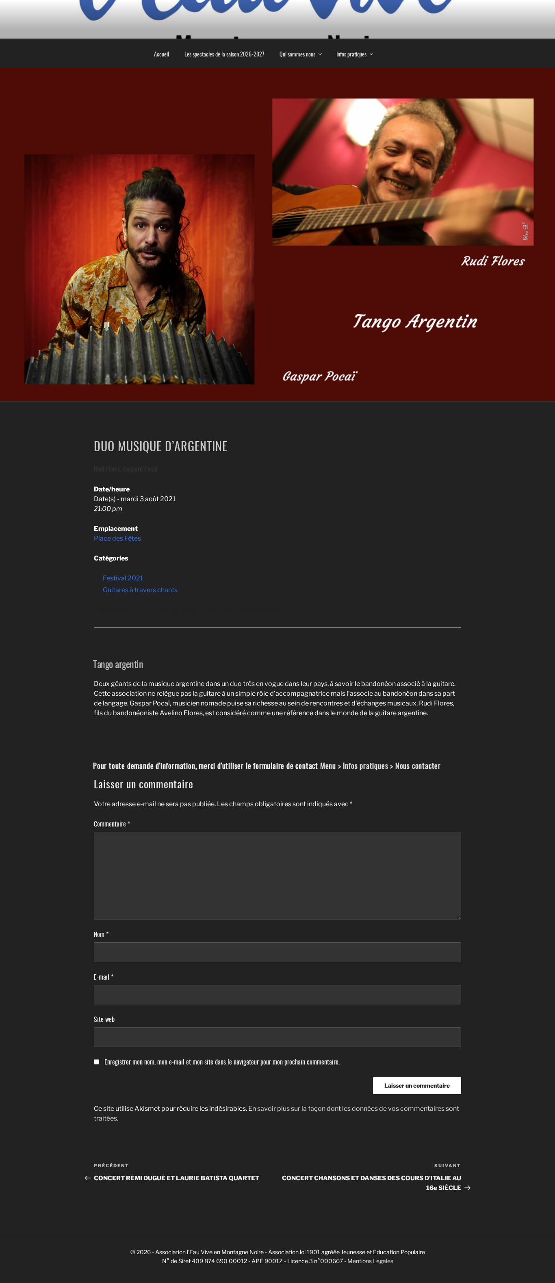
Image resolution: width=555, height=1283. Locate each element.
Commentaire (112, 824)
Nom (101, 934)
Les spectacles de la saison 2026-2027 (224, 54)
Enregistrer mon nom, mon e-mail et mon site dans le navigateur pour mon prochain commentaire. (222, 1062)
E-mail (103, 977)
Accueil (161, 54)
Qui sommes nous (297, 54)
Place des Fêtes (117, 538)
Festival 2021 (123, 578)
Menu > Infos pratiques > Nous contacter (380, 765)
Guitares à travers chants (140, 590)
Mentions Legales (370, 1260)
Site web (104, 1019)
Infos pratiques (351, 54)
